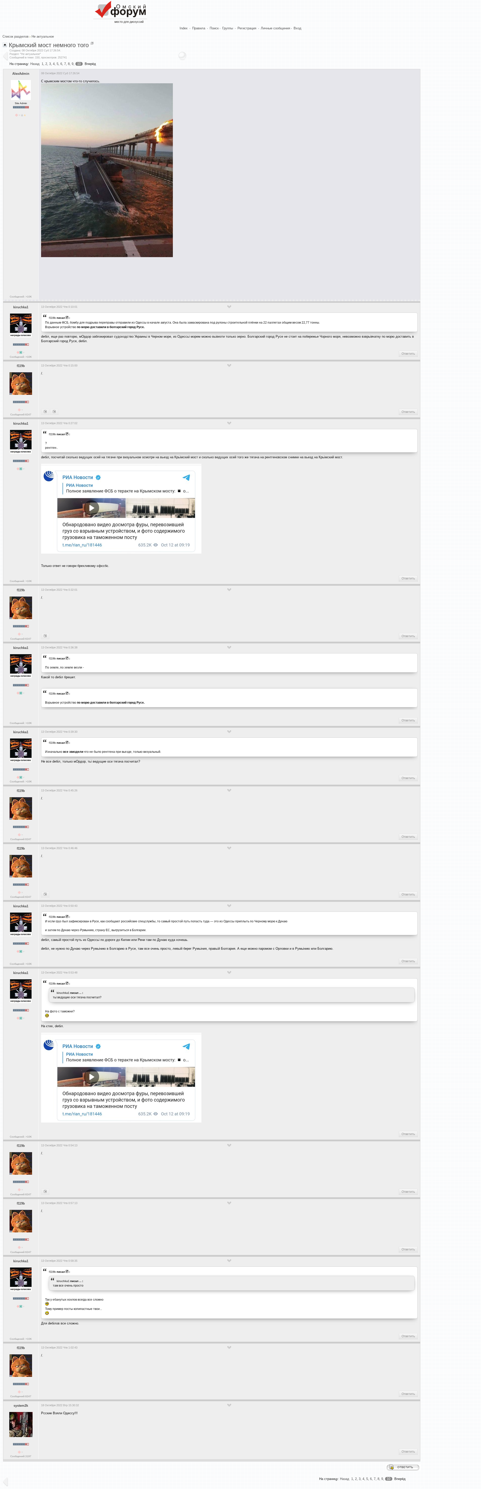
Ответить (408, 353)
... (80, 992)
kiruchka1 (20, 307)
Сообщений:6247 (20, 414)
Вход (297, 28)
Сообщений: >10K (21, 296)
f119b (52, 317)
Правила (198, 28)
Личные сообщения (275, 28)
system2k (21, 1405)
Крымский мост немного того (49, 45)
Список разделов (16, 36)
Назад (35, 64)
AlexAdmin (20, 74)
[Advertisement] (132, 277)
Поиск (214, 28)
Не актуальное (43, 36)
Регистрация (246, 28)
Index (184, 28)
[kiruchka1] (45, 412)
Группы (227, 28)
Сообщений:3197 (20, 1456)
